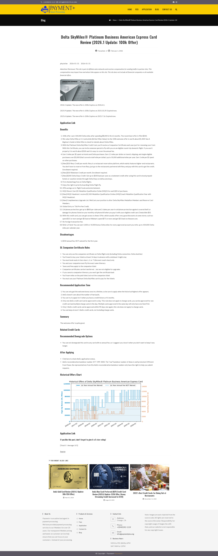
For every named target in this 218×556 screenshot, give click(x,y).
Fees (80, 522)
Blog (80, 533)
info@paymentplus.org (125, 534)
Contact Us (82, 529)
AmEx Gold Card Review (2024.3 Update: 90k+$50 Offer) (68, 493)
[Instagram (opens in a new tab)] (176, 2)
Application (83, 525)
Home (81, 518)
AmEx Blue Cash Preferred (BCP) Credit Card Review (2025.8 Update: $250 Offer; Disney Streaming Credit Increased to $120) (109, 494)
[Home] (110, 20)
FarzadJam (101, 51)
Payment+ (119, 553)
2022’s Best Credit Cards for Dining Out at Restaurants (149, 494)
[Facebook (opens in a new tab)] (173, 2)
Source (62, 451)
